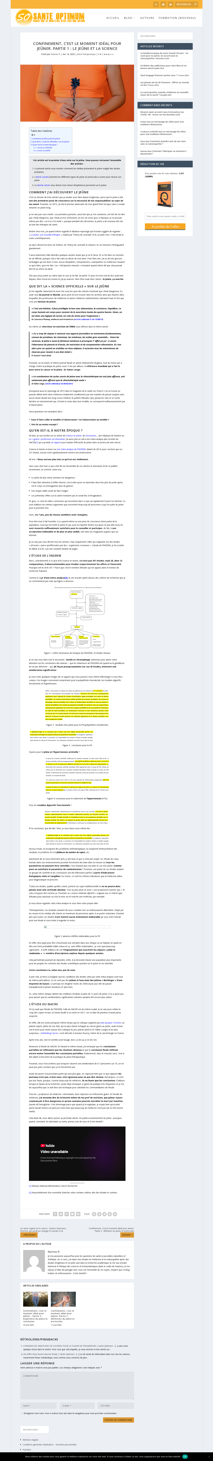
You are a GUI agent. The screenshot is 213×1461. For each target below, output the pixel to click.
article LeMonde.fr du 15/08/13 (88, 319)
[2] (30, 1192)
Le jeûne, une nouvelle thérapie (46, 234)
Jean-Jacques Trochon (110, 1022)
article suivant (42, 177)
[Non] (209, 1456)
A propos (27, 1449)
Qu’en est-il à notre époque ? (45, 144)
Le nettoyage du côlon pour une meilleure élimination (162, 123)
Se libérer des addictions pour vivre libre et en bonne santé (163, 67)
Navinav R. (56, 54)
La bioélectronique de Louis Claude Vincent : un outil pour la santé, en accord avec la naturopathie (164, 56)
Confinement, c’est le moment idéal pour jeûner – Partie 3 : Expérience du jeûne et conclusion (35, 1316)
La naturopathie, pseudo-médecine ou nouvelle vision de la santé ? (164, 93)
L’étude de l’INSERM (44, 148)
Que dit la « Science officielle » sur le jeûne (50, 141)
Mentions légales (31, 1439)
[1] (37, 442)
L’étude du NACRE (43, 150)
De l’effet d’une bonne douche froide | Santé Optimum (48, 1354)
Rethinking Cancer (49, 1033)
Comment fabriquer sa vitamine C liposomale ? (163, 152)
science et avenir (73, 435)
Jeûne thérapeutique (86, 54)
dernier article (43, 185)
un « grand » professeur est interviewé (47, 439)
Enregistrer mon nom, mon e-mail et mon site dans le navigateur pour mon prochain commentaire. (70, 1413)
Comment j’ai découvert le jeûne (46, 138)
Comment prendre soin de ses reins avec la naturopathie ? (163, 142)
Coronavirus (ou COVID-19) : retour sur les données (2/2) (162, 113)
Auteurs (147, 18)
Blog (128, 18)
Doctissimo (90, 435)
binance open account (151, 112)
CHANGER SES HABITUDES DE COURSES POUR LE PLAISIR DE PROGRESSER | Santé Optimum (68, 1345)
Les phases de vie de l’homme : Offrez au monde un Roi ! (164, 83)
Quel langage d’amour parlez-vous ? (158, 75)
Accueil (113, 18)
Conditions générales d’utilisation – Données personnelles (50, 1444)
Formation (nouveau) (177, 18)
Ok (185, 1456)
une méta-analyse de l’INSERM (71, 449)
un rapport (56, 442)
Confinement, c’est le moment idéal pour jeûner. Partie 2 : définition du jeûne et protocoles (63, 1316)
